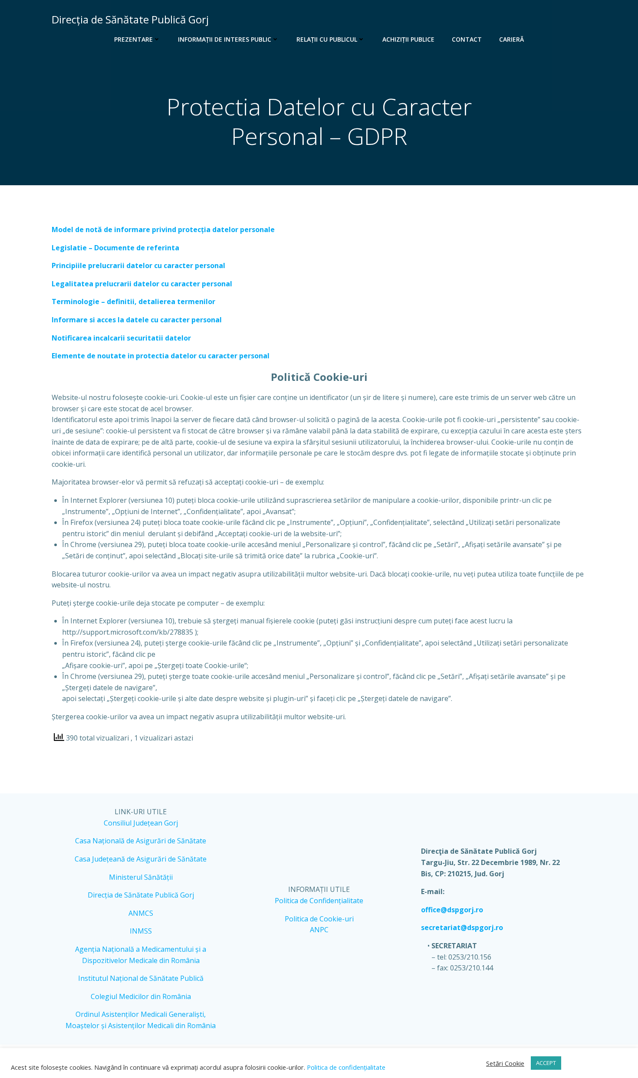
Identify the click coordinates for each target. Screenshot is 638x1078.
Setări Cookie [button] (505, 1063)
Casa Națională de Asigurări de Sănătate (140, 840)
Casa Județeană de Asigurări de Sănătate (141, 859)
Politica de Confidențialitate (319, 900)
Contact (467, 39)
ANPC (319, 929)
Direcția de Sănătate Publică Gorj (141, 895)
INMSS (141, 931)
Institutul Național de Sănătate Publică (141, 978)
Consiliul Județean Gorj (141, 823)
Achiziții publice (408, 39)
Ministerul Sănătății (141, 877)
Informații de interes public (224, 39)
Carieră (511, 39)
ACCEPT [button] (546, 1063)
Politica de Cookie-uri (319, 919)
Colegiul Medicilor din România (141, 996)
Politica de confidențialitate (345, 1067)
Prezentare (133, 39)
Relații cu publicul (326, 39)
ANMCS (140, 913)
